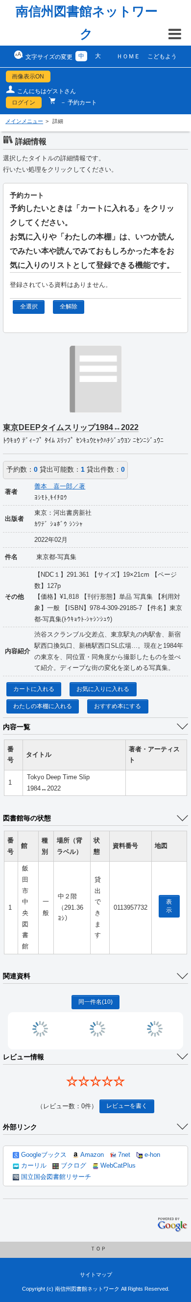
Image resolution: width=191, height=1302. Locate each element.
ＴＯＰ (98, 1248)
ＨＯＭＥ (128, 56)
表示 (169, 906)
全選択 (29, 306)
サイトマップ (96, 1274)
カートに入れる (33, 689)
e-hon (151, 1154)
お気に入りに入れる (102, 689)
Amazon (91, 1154)
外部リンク (20, 1127)
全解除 (68, 306)
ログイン (23, 102)
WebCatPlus (117, 1165)
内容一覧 (16, 727)
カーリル (33, 1165)
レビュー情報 (23, 1057)
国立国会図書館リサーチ (55, 1177)
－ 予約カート (78, 102)
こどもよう (162, 56)
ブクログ (72, 1165)
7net (123, 1154)
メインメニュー (24, 121)
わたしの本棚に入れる (42, 706)
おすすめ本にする (117, 706)
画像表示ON (28, 76)
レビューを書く (126, 1105)
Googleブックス (43, 1154)
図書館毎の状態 (27, 818)
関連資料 (16, 976)
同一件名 (95, 1001)
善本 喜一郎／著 (59, 486)
